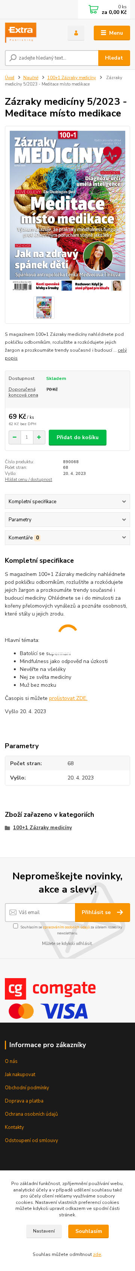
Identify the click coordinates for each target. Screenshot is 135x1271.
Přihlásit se (97, 912)
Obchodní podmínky (27, 1087)
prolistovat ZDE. (68, 698)
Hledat (114, 57)
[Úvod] (31, 33)
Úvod (9, 78)
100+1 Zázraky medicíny (71, 78)
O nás (11, 1061)
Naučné (30, 78)
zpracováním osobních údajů (66, 927)
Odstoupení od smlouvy (31, 1140)
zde (97, 1254)
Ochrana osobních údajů (31, 1114)
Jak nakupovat (20, 1074)
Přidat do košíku (78, 437)
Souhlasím (88, 1231)
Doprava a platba (24, 1101)
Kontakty (14, 1127)
